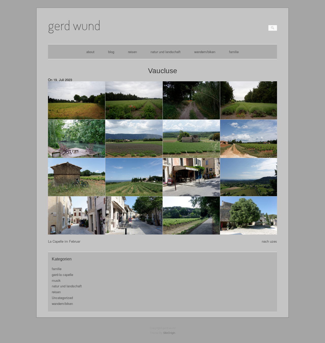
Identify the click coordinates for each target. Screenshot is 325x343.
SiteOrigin (169, 333)
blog (111, 51)
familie (234, 51)
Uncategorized (62, 297)
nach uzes (269, 241)
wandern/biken (204, 51)
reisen (132, 51)
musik (56, 280)
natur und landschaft (166, 51)
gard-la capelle (62, 274)
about (90, 51)
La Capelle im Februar (64, 241)
